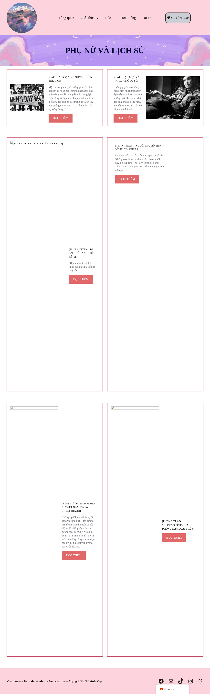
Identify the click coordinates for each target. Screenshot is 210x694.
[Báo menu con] (113, 18)
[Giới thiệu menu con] (97, 18)
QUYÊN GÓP (179, 18)
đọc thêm (60, 118)
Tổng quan (66, 18)
